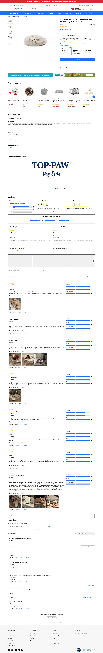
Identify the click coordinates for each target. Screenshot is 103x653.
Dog (9, 16)
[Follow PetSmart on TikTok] (19, 650)
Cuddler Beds (24, 16)
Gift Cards (10, 638)
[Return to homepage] (18, 9)
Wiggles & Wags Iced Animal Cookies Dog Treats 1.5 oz (89, 100)
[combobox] (48, 8)
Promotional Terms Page (56, 622)
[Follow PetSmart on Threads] (15, 650)
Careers (9, 633)
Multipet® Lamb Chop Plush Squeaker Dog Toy (13, 99)
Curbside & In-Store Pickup (81, 633)
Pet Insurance (56, 643)
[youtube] (22, 650)
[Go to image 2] (10, 26)
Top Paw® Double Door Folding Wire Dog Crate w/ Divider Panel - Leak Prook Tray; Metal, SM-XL (74, 100)
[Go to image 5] (10, 44)
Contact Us (32, 633)
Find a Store (78, 630)
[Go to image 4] (10, 38)
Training (54, 638)
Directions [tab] (19, 118)
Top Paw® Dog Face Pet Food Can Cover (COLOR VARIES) (43, 100)
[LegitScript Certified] (79, 650)
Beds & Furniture (15, 16)
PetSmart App (11, 643)
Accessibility (33, 640)
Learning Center (11, 640)
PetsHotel (55, 633)
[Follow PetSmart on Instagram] (12, 650)
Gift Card (11, 5)
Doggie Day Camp (57, 635)
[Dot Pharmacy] (89, 650)
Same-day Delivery (79, 635)
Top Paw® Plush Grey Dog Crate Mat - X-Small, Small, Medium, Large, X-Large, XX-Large (59, 100)
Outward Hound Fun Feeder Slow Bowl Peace (29, 99)
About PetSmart (11, 630)
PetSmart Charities (12, 645)
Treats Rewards (11, 635)
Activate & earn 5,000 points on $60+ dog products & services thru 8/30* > (51, 1)
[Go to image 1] (10, 21)
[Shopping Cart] (92, 9)
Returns (32, 638)
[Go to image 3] (10, 32)
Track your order (20, 5)
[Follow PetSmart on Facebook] (9, 650)
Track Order (33, 635)
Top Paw (62, 24)
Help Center (33, 630)
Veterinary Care (56, 640)
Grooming (55, 630)
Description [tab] (11, 118)
